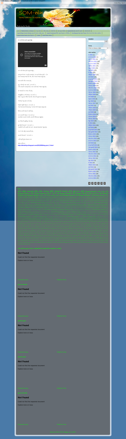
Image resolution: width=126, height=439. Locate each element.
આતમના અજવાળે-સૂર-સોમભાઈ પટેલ (67, 221)
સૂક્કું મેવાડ (67, 242)
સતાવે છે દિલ (90, 240)
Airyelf (51, 432)
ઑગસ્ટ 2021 (92, 66)
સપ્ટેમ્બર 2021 (92, 63)
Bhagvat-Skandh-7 (85, 195)
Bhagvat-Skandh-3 (91, 191)
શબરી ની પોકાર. (36, 240)
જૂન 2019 (91, 101)
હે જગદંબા (106, 242)
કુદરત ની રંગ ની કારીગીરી (66, 225)
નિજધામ (74, 232)
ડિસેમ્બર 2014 (92, 114)
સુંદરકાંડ (76, 191)
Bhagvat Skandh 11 (102, 197)
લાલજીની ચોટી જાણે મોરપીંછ (61, 238)
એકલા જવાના (44, 223)
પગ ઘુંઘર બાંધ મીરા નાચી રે (99, 232)
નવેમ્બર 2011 (92, 173)
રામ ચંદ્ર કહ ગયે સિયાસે (40, 238)
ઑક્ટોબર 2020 (92, 88)
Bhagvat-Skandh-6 (69, 195)
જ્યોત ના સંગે (90, 228)
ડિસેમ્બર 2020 (92, 83)
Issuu (26, 279)
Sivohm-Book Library (47, 35)
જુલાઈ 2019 (91, 99)
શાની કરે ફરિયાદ (54, 240)
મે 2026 (90, 55)
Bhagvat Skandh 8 (82, 193)
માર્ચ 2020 (91, 96)
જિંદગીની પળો (47, 228)
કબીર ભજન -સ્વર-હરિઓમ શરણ (101, 223)
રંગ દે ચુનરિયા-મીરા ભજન (98, 237)
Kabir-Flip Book (69, 205)
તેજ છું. (85, 230)
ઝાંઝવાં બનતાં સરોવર (22, 230)
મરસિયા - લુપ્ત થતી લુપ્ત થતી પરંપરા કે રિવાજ (98, 235)
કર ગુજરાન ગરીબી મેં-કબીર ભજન (41, 225)
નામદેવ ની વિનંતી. (67, 232)
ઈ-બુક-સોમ (38, 30)
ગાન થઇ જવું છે (56, 226)
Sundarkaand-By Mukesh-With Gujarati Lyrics (85, 219)
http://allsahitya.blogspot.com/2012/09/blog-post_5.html (35, 145)
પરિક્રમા (31, 233)
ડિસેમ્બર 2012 (92, 149)
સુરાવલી (61, 242)
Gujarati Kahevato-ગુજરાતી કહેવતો (74, 30)
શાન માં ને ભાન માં (45, 240)
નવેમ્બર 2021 (92, 59)
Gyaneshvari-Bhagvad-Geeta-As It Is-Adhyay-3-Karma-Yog (50, 205)
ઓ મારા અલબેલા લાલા (63, 223)
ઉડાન (31, 223)
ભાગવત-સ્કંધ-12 (43, 235)
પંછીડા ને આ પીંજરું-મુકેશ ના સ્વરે (85, 232)
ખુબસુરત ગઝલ (39, 226)
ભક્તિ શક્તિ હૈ (35, 235)
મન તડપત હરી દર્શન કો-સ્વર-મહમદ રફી (78, 235)
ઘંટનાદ (20, 228)
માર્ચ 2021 (91, 77)
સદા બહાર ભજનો (61, 30)
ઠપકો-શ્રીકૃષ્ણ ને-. (33, 230)
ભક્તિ (29, 235)
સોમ (19, 191)
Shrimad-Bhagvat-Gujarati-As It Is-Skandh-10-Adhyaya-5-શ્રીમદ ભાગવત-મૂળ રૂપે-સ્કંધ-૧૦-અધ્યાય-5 (41, 216)
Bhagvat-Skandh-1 (34, 195)
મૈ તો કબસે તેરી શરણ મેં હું (58, 237)
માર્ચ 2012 (91, 167)
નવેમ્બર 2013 (92, 136)
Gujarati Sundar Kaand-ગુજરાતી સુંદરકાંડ (26, 35)
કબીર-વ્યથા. (29, 225)
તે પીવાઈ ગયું (79, 230)
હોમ (18, 30)
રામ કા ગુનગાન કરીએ (28, 238)
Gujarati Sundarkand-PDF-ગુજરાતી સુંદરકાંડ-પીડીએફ (58, 33)
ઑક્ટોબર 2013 (92, 138)
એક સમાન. (36, 223)
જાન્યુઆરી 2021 (93, 81)
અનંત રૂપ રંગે (34, 221)
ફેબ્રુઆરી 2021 (92, 79)
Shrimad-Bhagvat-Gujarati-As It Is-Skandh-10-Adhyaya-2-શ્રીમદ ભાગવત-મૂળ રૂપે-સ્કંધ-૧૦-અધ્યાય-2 (79, 212)
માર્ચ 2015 (91, 112)
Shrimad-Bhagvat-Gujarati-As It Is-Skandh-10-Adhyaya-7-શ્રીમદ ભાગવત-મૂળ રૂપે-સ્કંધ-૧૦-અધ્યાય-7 (46, 218)
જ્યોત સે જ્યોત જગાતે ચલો (101, 228)
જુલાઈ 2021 (91, 68)
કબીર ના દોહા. (83, 223)
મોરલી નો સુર (76, 237)
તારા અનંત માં (53, 230)
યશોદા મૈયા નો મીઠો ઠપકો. (86, 237)
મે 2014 (90, 123)
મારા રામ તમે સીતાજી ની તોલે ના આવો (37, 237)
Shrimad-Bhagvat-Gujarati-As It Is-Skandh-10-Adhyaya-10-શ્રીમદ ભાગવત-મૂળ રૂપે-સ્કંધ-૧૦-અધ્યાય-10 (67, 209)
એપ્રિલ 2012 (92, 165)
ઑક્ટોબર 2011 (92, 176)
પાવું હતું (49, 233)
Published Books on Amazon (27, 30)
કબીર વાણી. (21, 225)
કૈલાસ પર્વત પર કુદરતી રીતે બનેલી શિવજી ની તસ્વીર (84, 225)
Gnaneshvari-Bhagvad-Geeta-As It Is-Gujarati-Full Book (41, 199)
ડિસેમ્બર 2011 (92, 171)
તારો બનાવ (60, 230)
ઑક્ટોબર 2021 (92, 61)
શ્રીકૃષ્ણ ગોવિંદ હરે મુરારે (75, 240)
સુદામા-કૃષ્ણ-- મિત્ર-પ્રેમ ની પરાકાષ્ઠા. (50, 242)
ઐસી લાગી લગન (52, 223)
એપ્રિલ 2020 (92, 94)
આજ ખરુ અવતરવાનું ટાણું (51, 221)
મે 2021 (90, 72)
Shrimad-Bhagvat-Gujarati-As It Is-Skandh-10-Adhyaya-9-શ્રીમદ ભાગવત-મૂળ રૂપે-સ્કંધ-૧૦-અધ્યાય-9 (50, 219)
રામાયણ (30, 191)
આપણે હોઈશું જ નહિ (85, 221)
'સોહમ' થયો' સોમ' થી (62, 197)
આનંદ (78, 221)
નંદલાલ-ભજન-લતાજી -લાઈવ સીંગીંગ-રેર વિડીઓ (40, 232)
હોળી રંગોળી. (26, 244)
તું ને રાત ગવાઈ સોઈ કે (69, 230)
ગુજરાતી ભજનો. (88, 226)
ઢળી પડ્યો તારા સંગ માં (43, 230)
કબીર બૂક (90, 223)
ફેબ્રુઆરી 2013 (92, 145)
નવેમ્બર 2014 (92, 116)
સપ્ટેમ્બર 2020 (92, 90)
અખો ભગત (53, 30)
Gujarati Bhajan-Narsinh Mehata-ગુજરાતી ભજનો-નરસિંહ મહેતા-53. (76, 202)
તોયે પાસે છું (91, 230)
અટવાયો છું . (26, 221)
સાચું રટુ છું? (97, 240)
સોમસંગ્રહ (95, 193)
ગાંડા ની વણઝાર (48, 226)
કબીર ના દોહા (46, 30)
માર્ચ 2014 (91, 127)
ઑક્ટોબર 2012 (92, 154)
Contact (38, 35)
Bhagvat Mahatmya (91, 197)
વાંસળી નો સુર (85, 238)
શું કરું (61, 240)
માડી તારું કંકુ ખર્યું (23, 237)
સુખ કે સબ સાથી (36, 242)
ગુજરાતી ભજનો (61, 191)
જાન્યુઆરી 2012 (93, 169)
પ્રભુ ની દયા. (60, 233)
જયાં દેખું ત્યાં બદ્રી (39, 228)
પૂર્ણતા (53, 233)
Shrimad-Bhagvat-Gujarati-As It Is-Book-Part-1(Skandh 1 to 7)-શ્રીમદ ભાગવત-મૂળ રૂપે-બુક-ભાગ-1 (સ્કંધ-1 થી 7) (61, 207)
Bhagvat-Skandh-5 (66, 193)
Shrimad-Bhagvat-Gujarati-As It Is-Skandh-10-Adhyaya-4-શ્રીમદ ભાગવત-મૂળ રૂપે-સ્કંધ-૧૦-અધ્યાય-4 (83, 214)
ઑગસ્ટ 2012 (92, 158)
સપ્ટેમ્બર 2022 (92, 57)
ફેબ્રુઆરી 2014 (92, 129)
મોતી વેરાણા (68, 237)
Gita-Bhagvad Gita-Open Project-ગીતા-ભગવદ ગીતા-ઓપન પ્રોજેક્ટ (86, 33)
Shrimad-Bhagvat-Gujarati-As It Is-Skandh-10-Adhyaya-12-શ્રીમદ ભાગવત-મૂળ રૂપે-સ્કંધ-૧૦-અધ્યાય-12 (74, 211)
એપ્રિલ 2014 (92, 125)
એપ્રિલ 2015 (92, 110)
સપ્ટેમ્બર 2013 (92, 140)
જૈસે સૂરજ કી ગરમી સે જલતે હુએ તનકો (77, 228)
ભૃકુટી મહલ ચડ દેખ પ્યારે (62, 235)
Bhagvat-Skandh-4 (24, 193)
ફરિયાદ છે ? (92, 233)
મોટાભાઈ (47, 197)
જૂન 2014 (91, 121)
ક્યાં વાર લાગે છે (21, 226)
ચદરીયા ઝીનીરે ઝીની (28, 228)
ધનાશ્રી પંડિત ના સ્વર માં (23, 232)
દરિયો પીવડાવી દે (98, 230)
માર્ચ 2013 (91, 143)
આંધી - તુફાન (41, 221)
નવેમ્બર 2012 (92, 151)
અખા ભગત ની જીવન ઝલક (34, 197)
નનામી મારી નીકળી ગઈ (57, 232)
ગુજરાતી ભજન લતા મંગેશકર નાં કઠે (75, 226)
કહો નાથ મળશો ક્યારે (54, 225)
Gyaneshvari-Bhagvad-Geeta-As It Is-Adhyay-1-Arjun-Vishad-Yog (81, 204)
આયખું (93, 221)
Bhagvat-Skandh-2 (100, 195)
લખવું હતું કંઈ (50, 238)
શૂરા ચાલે (66, 240)
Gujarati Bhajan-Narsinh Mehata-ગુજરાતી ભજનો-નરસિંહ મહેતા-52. (45, 202)
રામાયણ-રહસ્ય (55, 195)
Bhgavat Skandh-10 (22, 199)
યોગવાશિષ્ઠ (53, 197)
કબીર (45, 195)
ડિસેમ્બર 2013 (92, 134)
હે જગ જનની (99, 242)
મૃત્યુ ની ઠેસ (49, 237)
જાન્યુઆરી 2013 (93, 147)
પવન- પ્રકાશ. (38, 233)
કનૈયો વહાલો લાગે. (74, 223)
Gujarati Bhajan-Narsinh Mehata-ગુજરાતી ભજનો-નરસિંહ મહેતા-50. (73, 200)
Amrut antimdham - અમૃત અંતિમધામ (77, 197)
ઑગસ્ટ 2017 (92, 103)
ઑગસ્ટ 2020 (92, 92)
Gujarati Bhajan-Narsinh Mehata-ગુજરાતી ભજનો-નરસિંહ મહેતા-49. (42, 200)
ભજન (103, 191)
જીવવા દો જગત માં (56, 228)
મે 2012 (90, 162)
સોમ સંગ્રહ (44, 191)
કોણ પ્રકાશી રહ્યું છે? (102, 225)
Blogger (66, 432)
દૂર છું (105, 230)
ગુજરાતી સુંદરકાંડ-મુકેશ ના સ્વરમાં (101, 226)
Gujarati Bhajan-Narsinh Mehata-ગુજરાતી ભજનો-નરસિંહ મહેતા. (30, 33)
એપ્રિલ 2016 (92, 107)
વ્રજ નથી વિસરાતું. (101, 238)
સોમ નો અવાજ (74, 242)
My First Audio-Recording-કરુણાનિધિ (83, 205)
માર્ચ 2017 (91, 105)
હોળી (20, 244)
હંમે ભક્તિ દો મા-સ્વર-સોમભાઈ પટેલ (86, 242)
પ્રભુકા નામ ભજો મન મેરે (69, 233)
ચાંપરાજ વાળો (87, 30)
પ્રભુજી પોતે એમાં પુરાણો (82, 233)
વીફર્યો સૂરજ (92, 238)
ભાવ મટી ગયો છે (52, 235)
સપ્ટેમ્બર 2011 (92, 178)
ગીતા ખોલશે (64, 226)
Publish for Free (61, 279)
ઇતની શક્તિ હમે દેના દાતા (23, 223)
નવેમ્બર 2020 (92, 85)
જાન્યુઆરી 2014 (93, 132)
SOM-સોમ (31, 13)
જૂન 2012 (91, 160)
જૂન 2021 (91, 70)
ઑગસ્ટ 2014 (92, 118)
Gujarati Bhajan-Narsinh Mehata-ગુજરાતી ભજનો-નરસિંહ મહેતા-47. (70, 199)
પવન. (44, 233)
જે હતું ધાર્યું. (64, 228)
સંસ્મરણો (84, 240)
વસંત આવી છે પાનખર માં (74, 238)
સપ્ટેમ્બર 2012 (92, 156)
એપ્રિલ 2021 (92, 74)
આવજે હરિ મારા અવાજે (102, 221)
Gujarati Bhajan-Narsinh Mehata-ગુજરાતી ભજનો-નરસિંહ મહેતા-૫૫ (49, 204)
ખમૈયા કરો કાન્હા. (30, 226)
